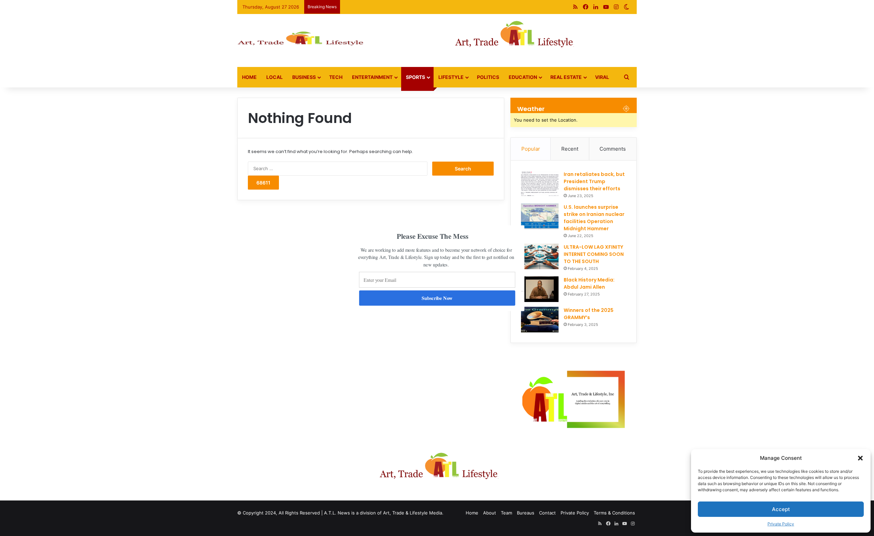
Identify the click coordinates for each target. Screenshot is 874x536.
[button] (432, 236)
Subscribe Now (437, 297)
